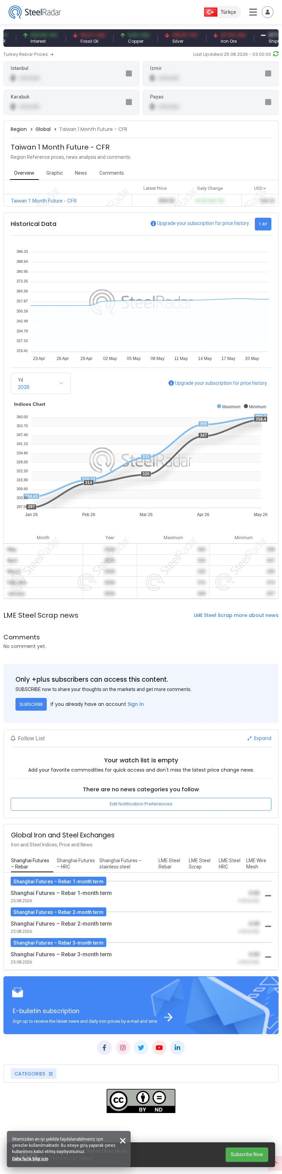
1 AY (263, 224)
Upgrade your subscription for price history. (203, 223)
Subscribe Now (247, 1154)
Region (19, 129)
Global (43, 129)
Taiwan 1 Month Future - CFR (44, 201)
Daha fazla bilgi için (30, 1158)
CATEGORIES (30, 1073)
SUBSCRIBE (31, 704)
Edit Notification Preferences (141, 804)
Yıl (20, 380)
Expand (262, 738)
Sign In (136, 704)
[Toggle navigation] (267, 12)
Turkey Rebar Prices (26, 54)
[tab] (32, 864)
